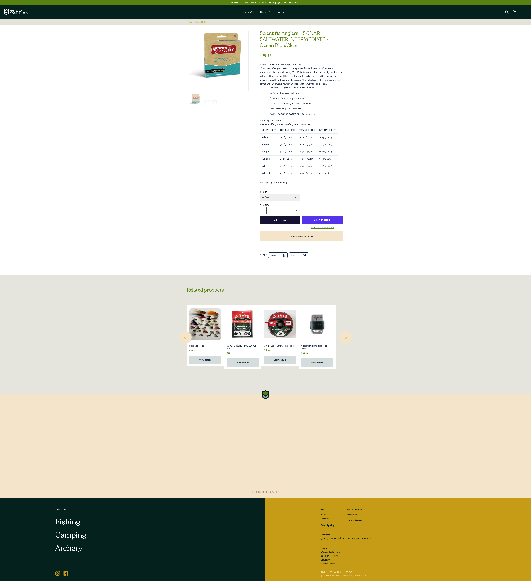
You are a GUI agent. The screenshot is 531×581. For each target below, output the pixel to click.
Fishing (197, 22)
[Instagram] (57, 573)
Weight (263, 192)
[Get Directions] (363, 538)
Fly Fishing (205, 22)
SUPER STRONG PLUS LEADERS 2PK (242, 347)
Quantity (264, 205)
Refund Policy (348, 576)
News (323, 514)
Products (325, 518)
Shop (190, 22)
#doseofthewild (265, 492)
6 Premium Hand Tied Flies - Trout (314, 347)
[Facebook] (65, 573)
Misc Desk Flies (196, 345)
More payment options (322, 227)
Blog (323, 509)
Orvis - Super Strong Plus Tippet (279, 345)
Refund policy (327, 525)
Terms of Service (354, 520)
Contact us (308, 236)
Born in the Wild (354, 509)
